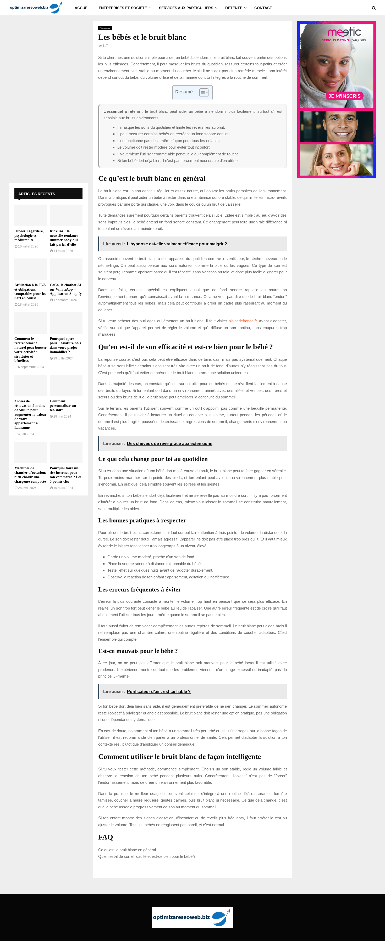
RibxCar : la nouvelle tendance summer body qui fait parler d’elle (64, 237)
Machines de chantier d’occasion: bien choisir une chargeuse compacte (30, 474)
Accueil (83, 8)
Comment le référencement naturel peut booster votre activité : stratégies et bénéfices (30, 350)
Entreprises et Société (123, 8)
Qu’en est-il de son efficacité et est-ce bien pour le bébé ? (146, 856)
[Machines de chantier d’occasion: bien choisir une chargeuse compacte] (30, 452)
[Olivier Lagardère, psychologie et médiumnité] (30, 215)
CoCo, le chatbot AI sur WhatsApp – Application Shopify (66, 289)
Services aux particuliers (186, 8)
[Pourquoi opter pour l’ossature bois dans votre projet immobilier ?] (66, 323)
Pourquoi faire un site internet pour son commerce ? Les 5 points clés (65, 474)
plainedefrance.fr (243, 321)
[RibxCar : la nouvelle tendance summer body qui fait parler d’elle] (66, 215)
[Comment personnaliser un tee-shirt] (66, 385)
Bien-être (105, 28)
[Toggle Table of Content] (201, 92)
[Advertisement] (48, 99)
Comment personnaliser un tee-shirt (63, 405)
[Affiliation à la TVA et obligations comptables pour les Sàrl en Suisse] (30, 269)
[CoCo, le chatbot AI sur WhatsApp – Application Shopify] (66, 269)
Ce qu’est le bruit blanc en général (127, 850)
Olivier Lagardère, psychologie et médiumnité (29, 235)
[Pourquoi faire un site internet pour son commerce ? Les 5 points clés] (66, 452)
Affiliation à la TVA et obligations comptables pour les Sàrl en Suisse (30, 291)
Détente (233, 8)
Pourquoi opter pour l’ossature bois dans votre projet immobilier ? (65, 345)
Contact (263, 8)
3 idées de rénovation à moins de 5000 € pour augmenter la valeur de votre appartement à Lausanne (30, 414)
